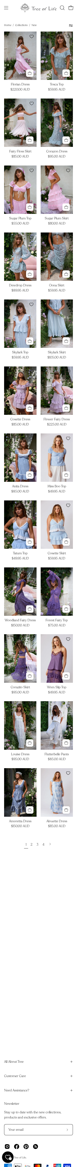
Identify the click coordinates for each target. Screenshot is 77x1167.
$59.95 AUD (56, 89)
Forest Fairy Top (57, 620)
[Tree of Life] (38, 7)
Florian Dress (20, 84)
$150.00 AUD (20, 625)
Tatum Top (20, 553)
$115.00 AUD (20, 156)
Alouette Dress (56, 821)
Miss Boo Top (56, 486)
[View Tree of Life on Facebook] (17, 1146)
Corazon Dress (56, 151)
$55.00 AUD (20, 223)
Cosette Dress (20, 419)
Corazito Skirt (20, 687)
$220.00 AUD (20, 89)
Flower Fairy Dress (57, 419)
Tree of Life (20, 1157)
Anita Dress (20, 486)
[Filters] (71, 25)
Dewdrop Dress (20, 285)
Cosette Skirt (57, 553)
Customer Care (15, 1076)
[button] (62, 8)
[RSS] (35, 1146)
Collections (21, 25)
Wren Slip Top (56, 687)
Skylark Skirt (57, 352)
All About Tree (14, 1061)
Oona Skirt (56, 285)
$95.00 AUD (57, 156)
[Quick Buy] (29, 73)
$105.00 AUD (56, 357)
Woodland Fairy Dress (20, 620)
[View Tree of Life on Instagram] (7, 1146)
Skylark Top (20, 352)
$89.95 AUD (20, 290)
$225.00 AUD (57, 424)
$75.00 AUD (57, 625)
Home (7, 25)
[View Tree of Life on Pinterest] (26, 1146)
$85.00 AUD (20, 491)
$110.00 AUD (57, 223)
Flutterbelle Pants (57, 754)
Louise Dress (20, 754)
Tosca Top (57, 84)
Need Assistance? (16, 1090)
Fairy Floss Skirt (20, 151)
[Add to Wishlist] (32, 36)
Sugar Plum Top (20, 218)
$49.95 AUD (56, 491)
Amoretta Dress (20, 821)
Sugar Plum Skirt (57, 218)
